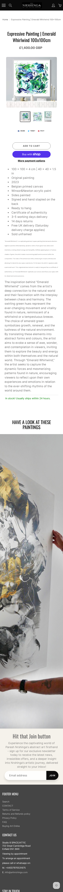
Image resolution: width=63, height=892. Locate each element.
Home (5, 19)
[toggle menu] (3, 5)
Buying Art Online (11, 826)
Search (5, 801)
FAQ (4, 822)
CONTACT (7, 805)
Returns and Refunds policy (16, 813)
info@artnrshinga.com (16, 872)
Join (52, 775)
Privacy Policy (9, 818)
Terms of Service (11, 810)
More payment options (31, 160)
